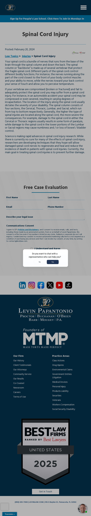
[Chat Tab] (45, 258)
